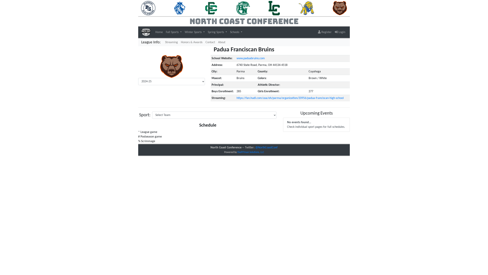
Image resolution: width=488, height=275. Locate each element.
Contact (210, 42)
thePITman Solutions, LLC (250, 152)
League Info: (151, 42)
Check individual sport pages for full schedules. (316, 125)
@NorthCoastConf (266, 147)
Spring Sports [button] (216, 32)
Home (159, 32)
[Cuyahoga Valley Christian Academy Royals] (180, 8)
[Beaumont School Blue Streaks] (148, 8)
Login (341, 32)
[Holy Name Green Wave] (243, 8)
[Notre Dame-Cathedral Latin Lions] (306, 8)
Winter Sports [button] (193, 32)
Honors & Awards (191, 42)
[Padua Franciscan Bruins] (340, 8)
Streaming (172, 42)
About (221, 42)
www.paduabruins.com (251, 58)
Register (326, 32)
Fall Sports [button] (172, 32)
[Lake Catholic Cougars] (274, 8)
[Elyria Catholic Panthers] (211, 8)
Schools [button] (235, 32)
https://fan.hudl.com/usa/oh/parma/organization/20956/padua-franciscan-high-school (290, 98)
